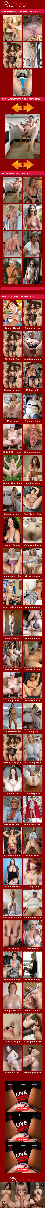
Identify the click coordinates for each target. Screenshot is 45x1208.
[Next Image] (28, 113)
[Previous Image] (17, 113)
